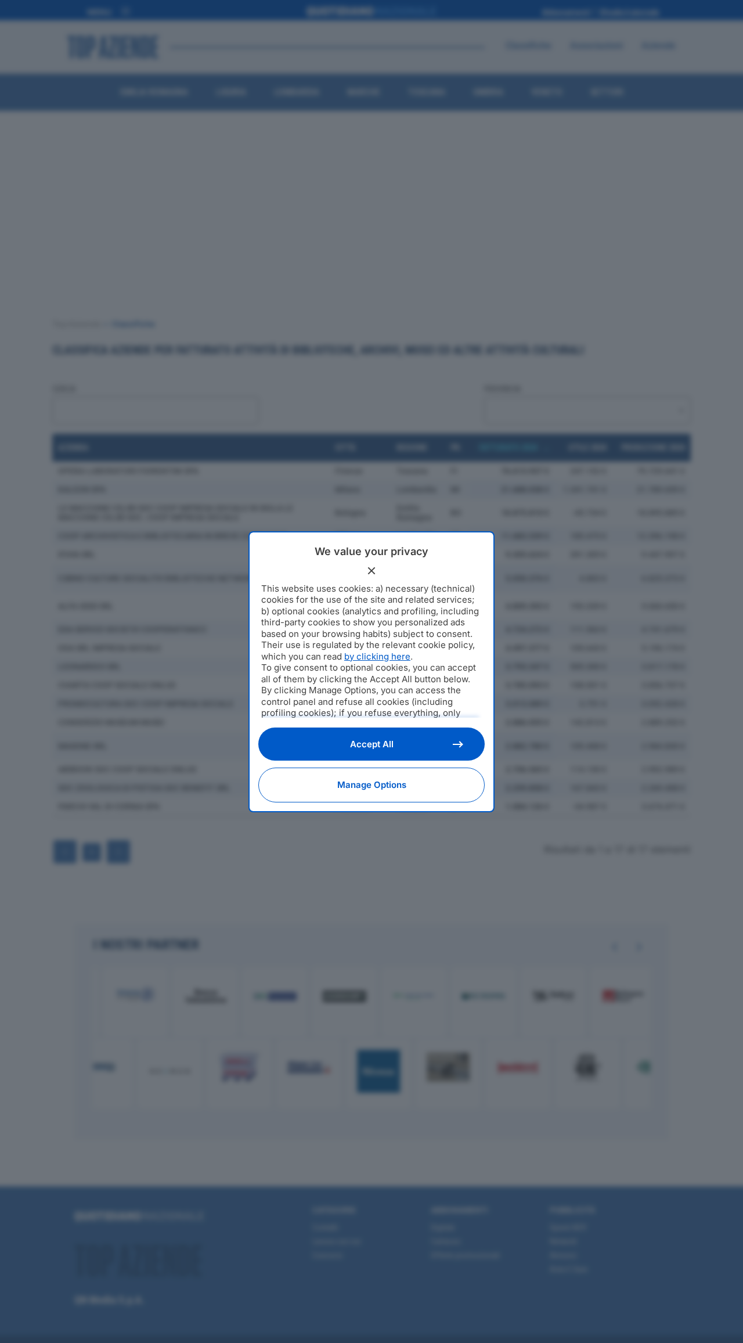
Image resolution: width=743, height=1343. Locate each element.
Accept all (372, 744)
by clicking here (377, 656)
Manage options (371, 784)
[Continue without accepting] (371, 570)
